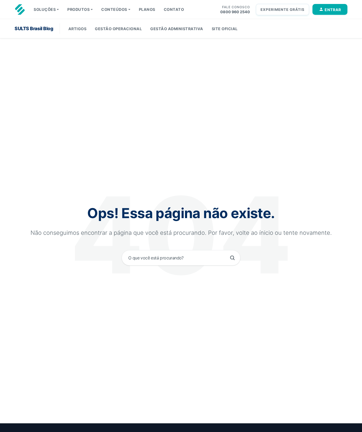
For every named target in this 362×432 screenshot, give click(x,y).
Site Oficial (225, 28)
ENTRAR (333, 9)
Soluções (45, 9)
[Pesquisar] (232, 258)
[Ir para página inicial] (20, 9)
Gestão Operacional (118, 28)
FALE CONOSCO (236, 7)
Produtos (78, 9)
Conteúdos (114, 9)
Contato (174, 9)
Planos (147, 9)
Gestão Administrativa (176, 28)
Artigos (77, 28)
